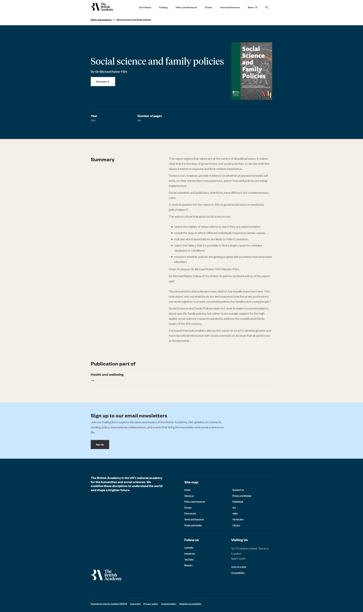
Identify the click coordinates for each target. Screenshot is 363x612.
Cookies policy (168, 603)
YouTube (189, 559)
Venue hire (238, 519)
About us (189, 495)
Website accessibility (190, 603)
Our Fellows (145, 7)
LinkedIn (188, 547)
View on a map (238, 566)
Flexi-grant (190, 513)
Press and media (193, 525)
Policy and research (101, 19)
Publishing (237, 501)
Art (234, 507)
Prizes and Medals (241, 495)
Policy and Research (186, 7)
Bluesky (188, 565)
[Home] (102, 7)
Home (187, 489)
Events (208, 7)
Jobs (235, 513)
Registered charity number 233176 (109, 603)
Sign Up (100, 444)
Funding (163, 7)
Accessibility (238, 572)
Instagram (189, 553)
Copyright (135, 603)
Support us (238, 489)
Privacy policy (150, 603)
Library (236, 525)
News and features (230, 7)
